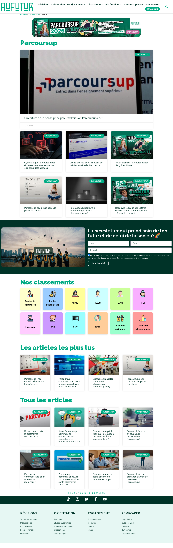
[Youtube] (105, 499)
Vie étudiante (113, 4)
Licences (30, 327)
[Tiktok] (68, 499)
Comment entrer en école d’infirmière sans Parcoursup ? (102, 477)
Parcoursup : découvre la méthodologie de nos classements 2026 (82, 210)
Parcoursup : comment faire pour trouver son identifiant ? (34, 478)
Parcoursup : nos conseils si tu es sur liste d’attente (34, 381)
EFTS (97, 327)
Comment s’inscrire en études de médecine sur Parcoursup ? (136, 435)
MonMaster (152, 4)
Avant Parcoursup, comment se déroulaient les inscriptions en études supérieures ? (69, 436)
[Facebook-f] (95, 499)
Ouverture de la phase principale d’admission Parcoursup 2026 (63, 118)
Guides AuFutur (76, 4)
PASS (98, 302)
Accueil (23, 14)
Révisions (43, 4)
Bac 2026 (152, 9)
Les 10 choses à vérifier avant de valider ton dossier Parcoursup (86, 164)
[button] (166, 7)
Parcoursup (34, 14)
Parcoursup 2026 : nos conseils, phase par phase (40, 209)
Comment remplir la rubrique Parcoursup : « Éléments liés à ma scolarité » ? (103, 435)
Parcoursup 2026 (133, 4)
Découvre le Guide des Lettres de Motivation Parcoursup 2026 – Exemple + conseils (131, 210)
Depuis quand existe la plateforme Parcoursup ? (34, 434)
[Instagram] (77, 499)
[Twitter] (86, 499)
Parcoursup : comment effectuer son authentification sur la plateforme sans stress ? (69, 479)
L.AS (120, 302)
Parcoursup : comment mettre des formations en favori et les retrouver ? (69, 383)
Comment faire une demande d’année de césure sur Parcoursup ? (137, 478)
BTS (53, 327)
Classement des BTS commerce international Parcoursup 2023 (103, 383)
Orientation (58, 4)
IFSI (143, 302)
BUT (75, 327)
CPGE (75, 302)
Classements (95, 4)
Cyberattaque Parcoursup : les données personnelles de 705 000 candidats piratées (39, 165)
